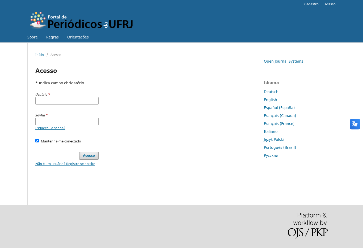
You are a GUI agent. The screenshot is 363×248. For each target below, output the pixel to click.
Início (39, 54)
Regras (52, 37)
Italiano (270, 131)
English (270, 99)
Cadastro (311, 4)
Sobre (32, 37)
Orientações (78, 37)
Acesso (330, 4)
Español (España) (279, 107)
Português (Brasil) (280, 147)
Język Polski (274, 139)
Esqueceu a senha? (50, 127)
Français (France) (279, 123)
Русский (271, 155)
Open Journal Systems (283, 61)
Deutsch (271, 91)
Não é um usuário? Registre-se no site (65, 163)
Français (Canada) (280, 115)
